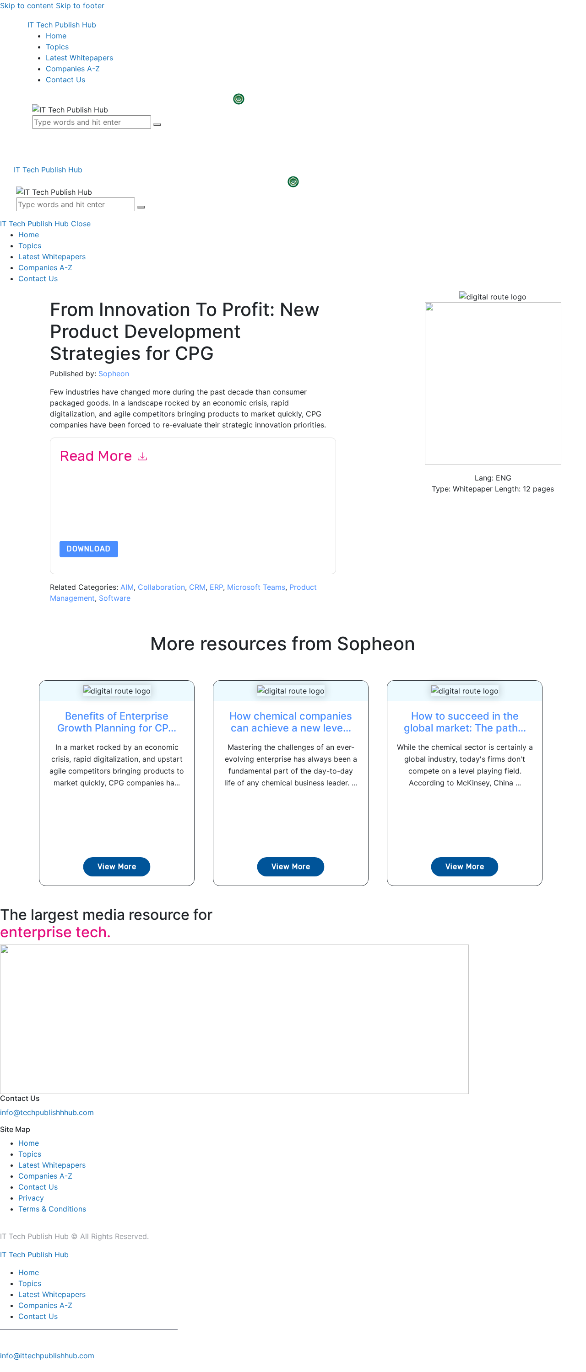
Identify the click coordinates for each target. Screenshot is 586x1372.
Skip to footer (80, 5)
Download (89, 549)
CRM (197, 587)
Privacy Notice (81, 519)
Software (114, 598)
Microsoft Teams (256, 587)
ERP (216, 587)
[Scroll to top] (5, 1366)
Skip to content (27, 5)
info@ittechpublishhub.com (47, 1355)
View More (117, 866)
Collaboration (161, 587)
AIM (127, 587)
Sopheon (113, 373)
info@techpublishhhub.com (47, 1112)
